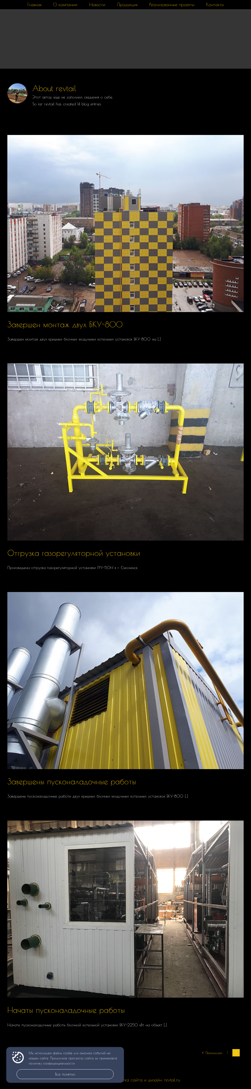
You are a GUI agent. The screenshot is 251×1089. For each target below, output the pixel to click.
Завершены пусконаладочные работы (71, 781)
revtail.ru (172, 1079)
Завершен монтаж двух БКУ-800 (65, 324)
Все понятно (65, 1074)
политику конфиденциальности (52, 1063)
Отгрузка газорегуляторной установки (73, 552)
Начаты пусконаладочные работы (66, 1010)
